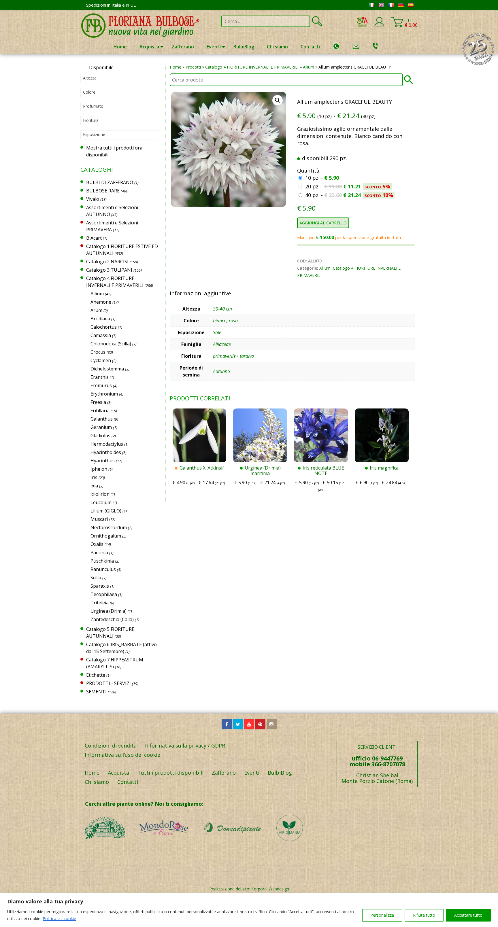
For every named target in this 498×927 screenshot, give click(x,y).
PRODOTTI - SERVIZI (108, 683)
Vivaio (92, 199)
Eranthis (99, 377)
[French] (391, 5)
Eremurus (101, 385)
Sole (217, 332)
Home (120, 46)
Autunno (221, 371)
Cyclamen (100, 360)
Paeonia (99, 552)
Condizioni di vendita (111, 745)
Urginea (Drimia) (108, 611)
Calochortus (103, 327)
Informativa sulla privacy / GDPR (185, 745)
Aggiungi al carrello (323, 223)
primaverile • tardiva (233, 356)
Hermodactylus (106, 444)
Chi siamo (277, 46)
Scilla (95, 577)
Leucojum (101, 502)
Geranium (101, 427)
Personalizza (382, 915)
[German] (401, 5)
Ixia (94, 486)
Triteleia (99, 602)
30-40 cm (222, 309)
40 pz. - (349, 195)
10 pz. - (322, 177)
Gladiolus (100, 435)
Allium (308, 67)
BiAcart (94, 238)
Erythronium (104, 394)
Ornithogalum (105, 536)
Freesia (98, 402)
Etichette (95, 675)
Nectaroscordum (108, 527)
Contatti (310, 46)
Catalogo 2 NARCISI (107, 261)
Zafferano (183, 46)
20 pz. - (347, 186)
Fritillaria (100, 410)
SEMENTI (96, 691)
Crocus (97, 352)
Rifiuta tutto (424, 915)
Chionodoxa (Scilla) (110, 343)
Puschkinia (102, 561)
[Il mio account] (379, 25)
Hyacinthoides (105, 452)
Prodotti (193, 67)
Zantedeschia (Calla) (112, 619)
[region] (249, 910)
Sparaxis (99, 586)
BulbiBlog (243, 46)
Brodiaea (100, 318)
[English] (381, 5)
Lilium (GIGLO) (105, 511)
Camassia (100, 335)
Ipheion (98, 469)
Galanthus (101, 419)
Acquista (149, 46)
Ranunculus (103, 569)
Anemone (100, 302)
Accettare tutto (468, 915)
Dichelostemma (107, 369)
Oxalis (96, 544)
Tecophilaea (103, 594)
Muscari (99, 519)
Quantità (308, 170)
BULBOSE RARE (103, 191)
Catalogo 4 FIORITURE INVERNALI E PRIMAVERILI (252, 67)
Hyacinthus (102, 460)
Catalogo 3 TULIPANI (109, 270)
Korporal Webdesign (270, 889)
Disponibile (101, 67)
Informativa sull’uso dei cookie (122, 754)
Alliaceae (222, 344)
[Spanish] (411, 5)
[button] (277, 100)
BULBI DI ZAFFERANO (109, 182)
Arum (96, 310)
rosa (233, 320)
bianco (220, 320)
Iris (93, 477)
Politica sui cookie (59, 918)
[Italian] (371, 5)
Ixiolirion (100, 494)
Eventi (214, 46)
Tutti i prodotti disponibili (170, 772)
